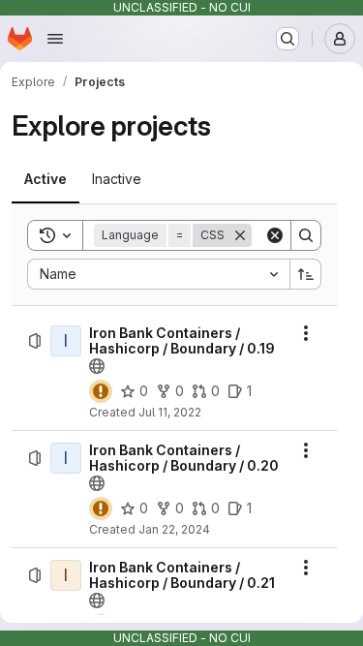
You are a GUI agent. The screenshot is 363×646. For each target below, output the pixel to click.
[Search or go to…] (287, 38)
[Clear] (275, 235)
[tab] (45, 179)
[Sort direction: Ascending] (305, 274)
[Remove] (240, 235)
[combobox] (158, 274)
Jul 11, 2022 (169, 412)
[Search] (305, 235)
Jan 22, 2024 (174, 529)
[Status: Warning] (100, 391)
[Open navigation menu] (55, 38)
